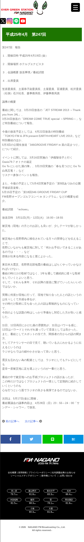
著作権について (48, 475)
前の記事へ (12, 421)
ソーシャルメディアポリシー (24, 475)
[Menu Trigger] (75, 7)
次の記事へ (31, 421)
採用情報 (22, 472)
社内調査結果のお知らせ (63, 472)
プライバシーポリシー (39, 472)
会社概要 (12, 472)
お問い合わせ (66, 475)
